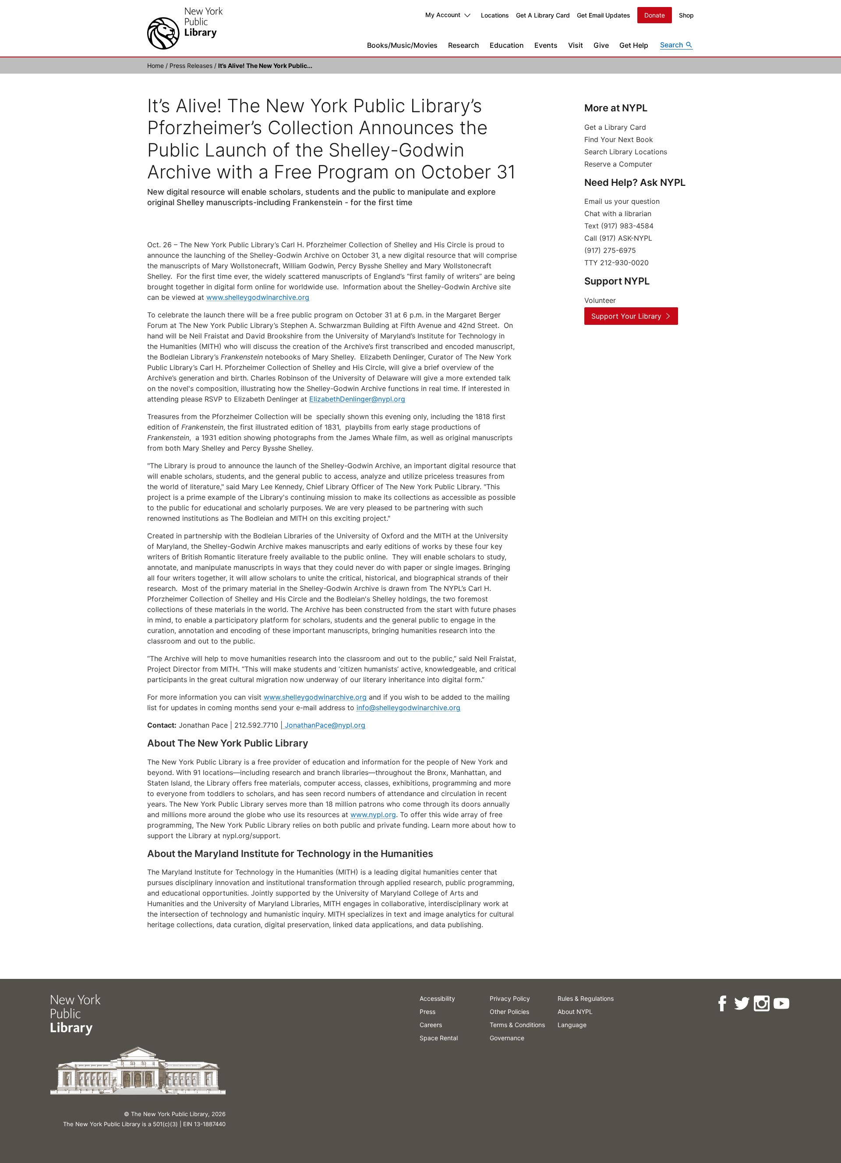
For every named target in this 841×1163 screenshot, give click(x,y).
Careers (431, 1024)
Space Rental (439, 1038)
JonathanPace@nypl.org (324, 725)
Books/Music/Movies (402, 45)
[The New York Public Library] (185, 28)
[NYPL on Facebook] (721, 1004)
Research (463, 45)
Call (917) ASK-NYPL (618, 238)
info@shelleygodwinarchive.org (408, 707)
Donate (654, 15)
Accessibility (437, 998)
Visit (575, 45)
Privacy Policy (510, 998)
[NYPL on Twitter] (741, 1004)
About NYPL (575, 1011)
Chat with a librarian (617, 213)
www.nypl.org (373, 814)
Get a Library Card (615, 127)
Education (507, 45)
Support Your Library (626, 316)
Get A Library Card (543, 15)
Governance (507, 1038)
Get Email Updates (603, 15)
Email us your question (622, 201)
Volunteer (600, 300)
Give (601, 45)
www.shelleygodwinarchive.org (257, 297)
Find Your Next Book (618, 139)
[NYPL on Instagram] (761, 1004)
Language (572, 1024)
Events (546, 45)
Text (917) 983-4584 (619, 225)
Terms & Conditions (517, 1024)
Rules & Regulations (586, 998)
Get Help (633, 45)
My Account (442, 14)
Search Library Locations (625, 151)
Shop (686, 15)
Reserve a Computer (618, 164)
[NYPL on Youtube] (780, 1004)
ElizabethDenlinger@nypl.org (357, 399)
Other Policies (509, 1011)
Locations (495, 15)
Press (427, 1011)
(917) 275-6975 (610, 250)
